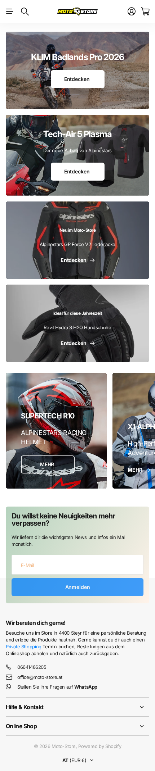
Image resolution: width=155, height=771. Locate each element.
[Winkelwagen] (145, 11)
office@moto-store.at (39, 677)
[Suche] (25, 11)
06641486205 (31, 667)
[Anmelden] (132, 11)
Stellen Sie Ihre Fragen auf (57, 687)
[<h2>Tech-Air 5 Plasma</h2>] (77, 155)
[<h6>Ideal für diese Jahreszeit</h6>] (77, 323)
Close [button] (77, 707)
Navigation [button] (10, 11)
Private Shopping (23, 646)
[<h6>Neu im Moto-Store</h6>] (77, 240)
